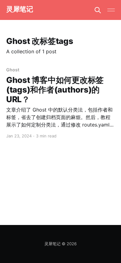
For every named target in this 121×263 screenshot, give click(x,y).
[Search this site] (98, 10)
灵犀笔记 (19, 9)
